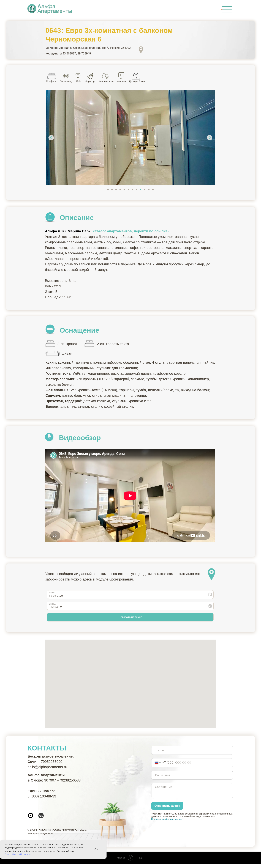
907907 (50, 780)
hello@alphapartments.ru (47, 767)
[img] (226, 9)
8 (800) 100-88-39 (42, 796)
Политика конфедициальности (167, 819)
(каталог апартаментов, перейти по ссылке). (130, 231)
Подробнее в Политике (17, 854)
